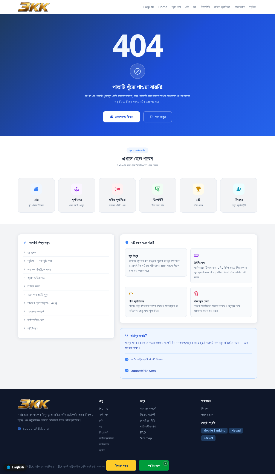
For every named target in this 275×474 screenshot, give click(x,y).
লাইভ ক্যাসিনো (222, 7)
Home (162, 7)
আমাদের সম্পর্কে (36, 311)
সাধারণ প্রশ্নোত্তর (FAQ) (42, 303)
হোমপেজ (32, 252)
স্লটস (252, 7)
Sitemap (146, 438)
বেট (187, 7)
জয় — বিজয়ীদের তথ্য (39, 269)
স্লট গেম (176, 7)
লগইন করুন (34, 286)
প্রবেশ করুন (207, 414)
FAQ (143, 432)
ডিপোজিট (205, 7)
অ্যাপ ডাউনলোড (36, 277)
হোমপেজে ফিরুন (124, 116)
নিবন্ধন (204, 408)
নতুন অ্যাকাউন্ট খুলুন (38, 294)
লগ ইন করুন (154, 465)
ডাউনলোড (240, 7)
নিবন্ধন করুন (121, 465)
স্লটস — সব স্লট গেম (40, 261)
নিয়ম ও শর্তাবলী (147, 414)
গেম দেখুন (160, 116)
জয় (194, 7)
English (148, 7)
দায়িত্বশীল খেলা (36, 320)
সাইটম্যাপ (33, 328)
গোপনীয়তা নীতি (147, 420)
